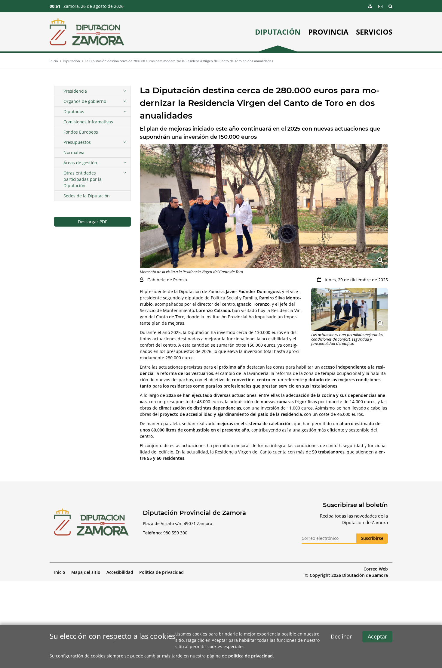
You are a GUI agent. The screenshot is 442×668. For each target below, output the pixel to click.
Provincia (328, 32)
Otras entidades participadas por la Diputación (82, 179)
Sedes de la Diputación (86, 196)
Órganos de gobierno (84, 101)
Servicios (374, 32)
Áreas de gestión (80, 162)
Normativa (73, 152)
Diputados (73, 111)
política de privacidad (250, 656)
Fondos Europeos (80, 132)
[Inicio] (87, 31)
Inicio (54, 61)
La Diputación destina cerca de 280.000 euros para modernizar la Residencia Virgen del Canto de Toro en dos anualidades (179, 61)
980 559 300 (175, 533)
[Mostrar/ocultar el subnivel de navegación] (124, 91)
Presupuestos (77, 142)
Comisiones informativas (88, 122)
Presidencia (75, 91)
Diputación (278, 32)
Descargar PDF (92, 221)
